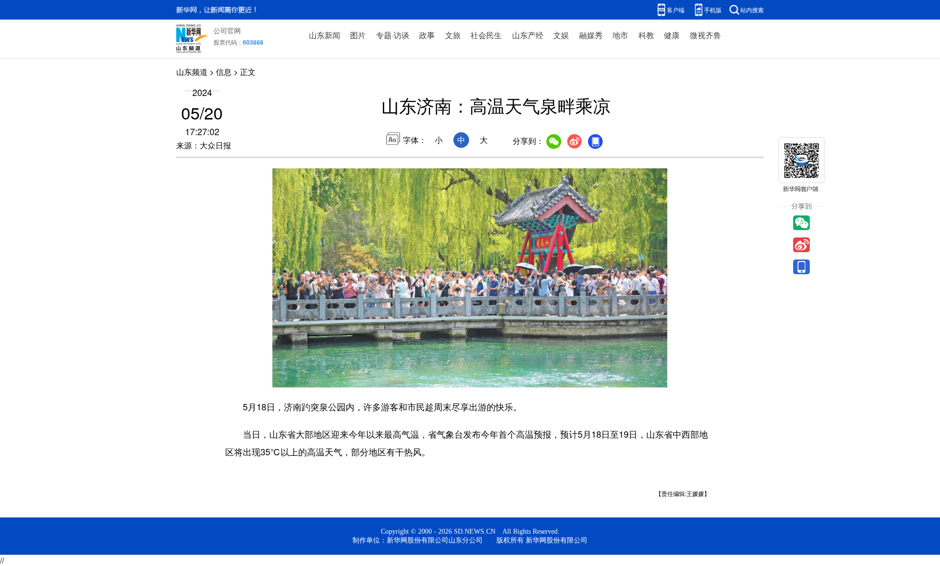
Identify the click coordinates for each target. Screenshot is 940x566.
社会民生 (486, 35)
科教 (646, 35)
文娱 (561, 35)
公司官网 (227, 30)
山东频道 (192, 71)
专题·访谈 (392, 35)
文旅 (453, 35)
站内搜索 (752, 9)
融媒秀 (591, 35)
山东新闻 (324, 35)
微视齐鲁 (705, 35)
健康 (672, 35)
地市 (620, 35)
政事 (427, 35)
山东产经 (527, 35)
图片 (358, 35)
